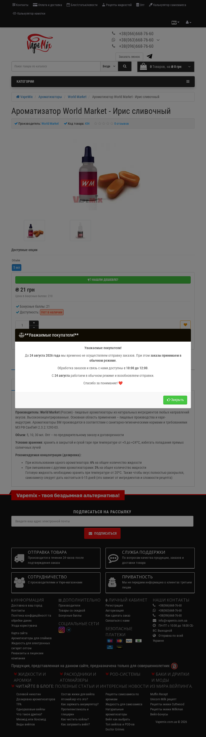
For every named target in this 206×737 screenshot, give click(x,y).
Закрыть (177, 400)
